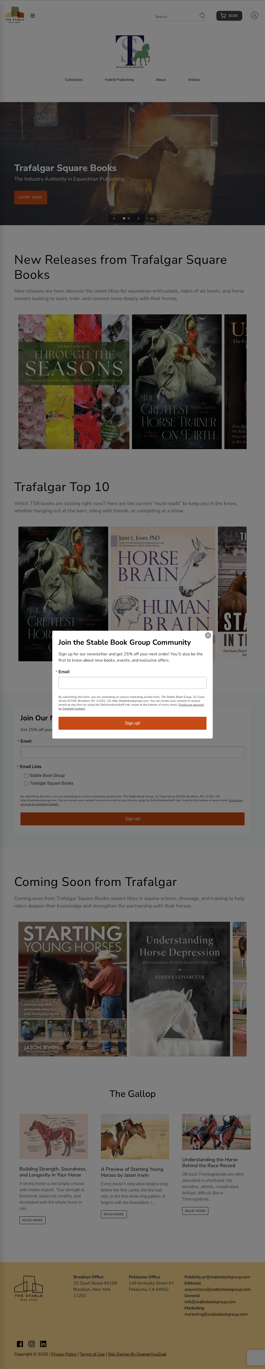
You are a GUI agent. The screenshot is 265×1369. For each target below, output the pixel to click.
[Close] (208, 635)
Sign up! (132, 723)
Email (63, 672)
